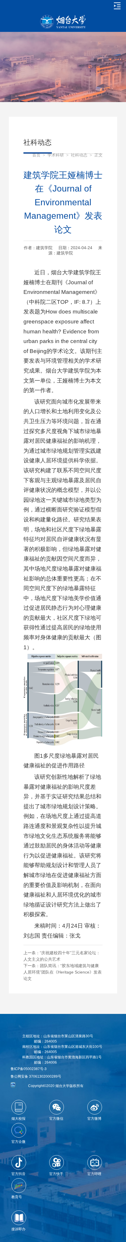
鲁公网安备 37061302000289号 (36, 1076)
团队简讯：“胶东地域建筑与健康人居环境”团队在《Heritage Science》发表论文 (62, 972)
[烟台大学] (63, 22)
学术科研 (55, 155)
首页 (36, 155)
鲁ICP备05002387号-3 (29, 1069)
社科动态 (79, 155)
